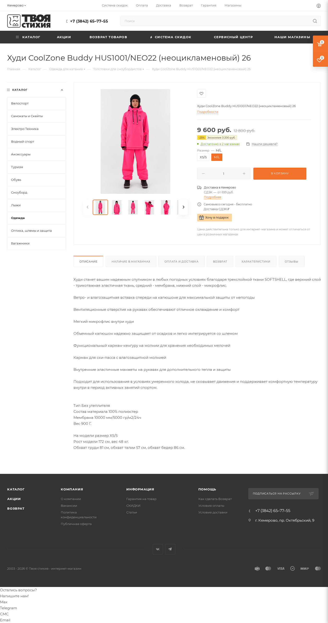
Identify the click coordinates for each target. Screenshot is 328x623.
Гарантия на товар (141, 499)
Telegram (170, 549)
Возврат (220, 261)
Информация (140, 489)
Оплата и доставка (181, 261)
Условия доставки (212, 512)
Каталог (16, 489)
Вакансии (69, 505)
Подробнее (212, 197)
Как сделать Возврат (215, 499)
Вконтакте (158, 549)
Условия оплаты (211, 505)
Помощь (207, 489)
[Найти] (315, 21)
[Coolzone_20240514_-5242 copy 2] (135, 141)
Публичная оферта (76, 524)
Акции (14, 499)
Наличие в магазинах (131, 261)
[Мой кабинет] (318, 6)
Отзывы (291, 261)
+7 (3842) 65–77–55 (89, 21)
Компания (72, 489)
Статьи (131, 512)
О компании (71, 499)
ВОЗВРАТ (15, 508)
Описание (88, 261)
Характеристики (256, 261)
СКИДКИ (133, 505)
